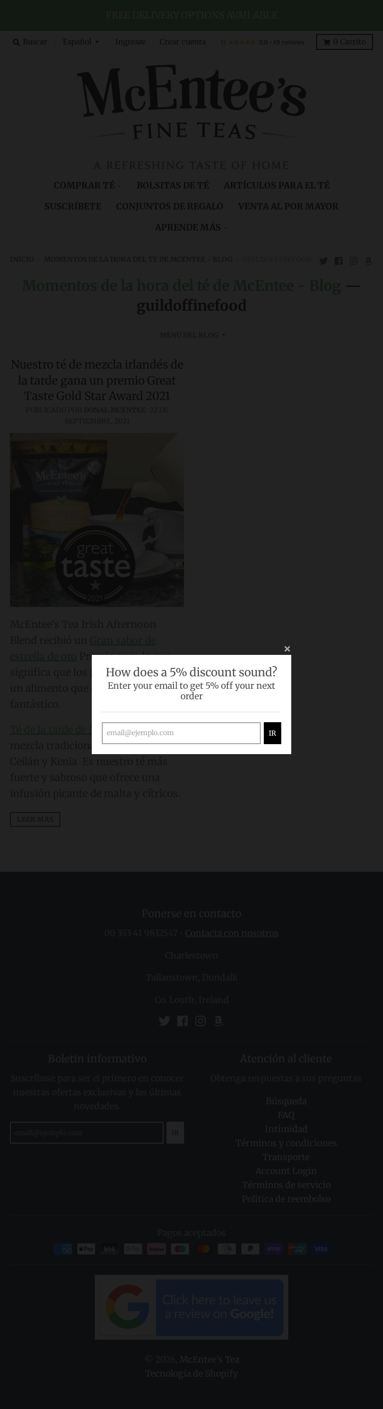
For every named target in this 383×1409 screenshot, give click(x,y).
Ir (272, 733)
